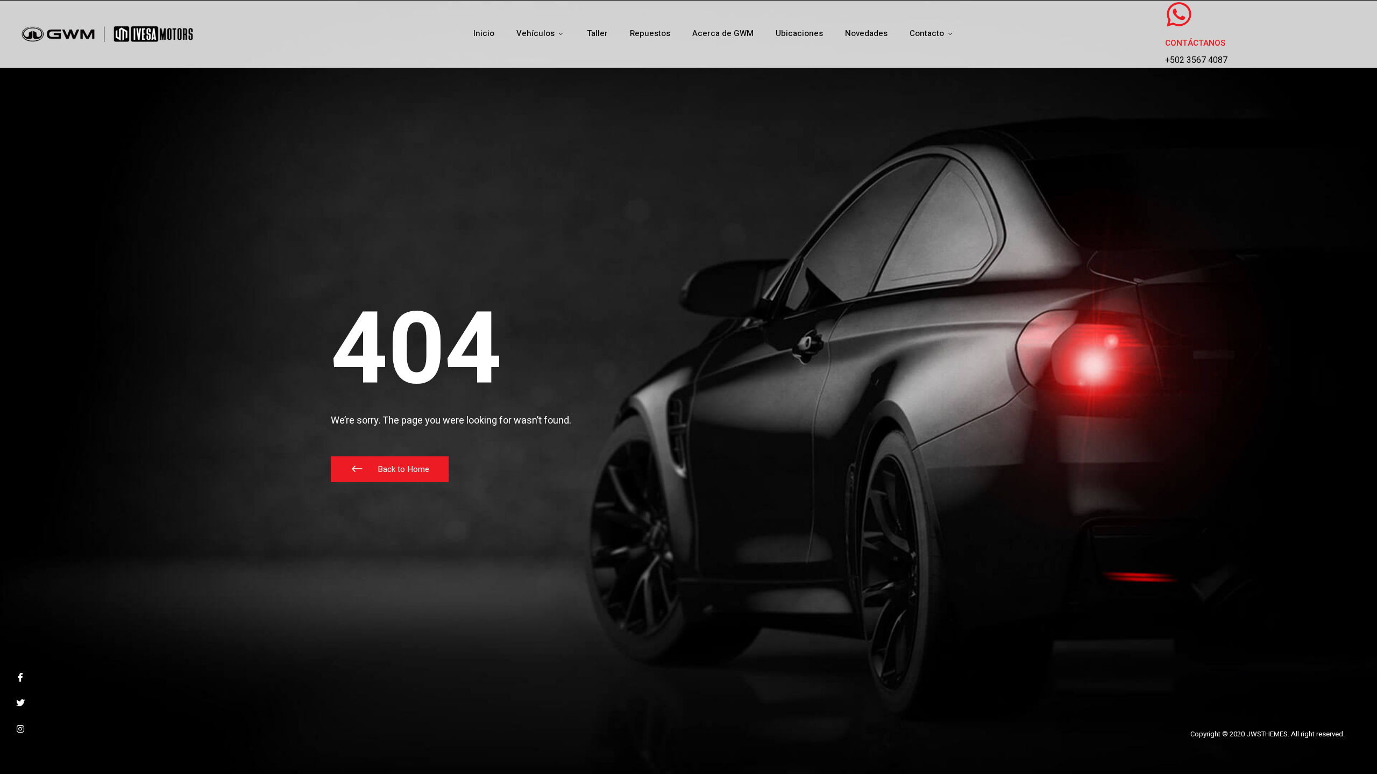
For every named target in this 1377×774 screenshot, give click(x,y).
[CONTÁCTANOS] (1179, 14)
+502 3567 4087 (1196, 60)
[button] (390, 469)
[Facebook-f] (20, 677)
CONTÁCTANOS (1195, 43)
